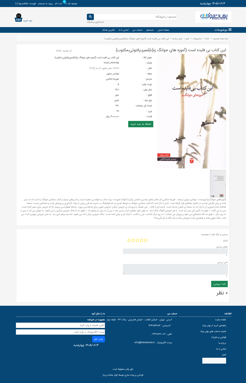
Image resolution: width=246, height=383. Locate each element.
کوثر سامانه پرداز (110, 375)
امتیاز (225, 240)
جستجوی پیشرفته (95, 22)
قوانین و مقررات (218, 337)
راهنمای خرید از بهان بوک (214, 325)
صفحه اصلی (163, 30)
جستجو (150, 30)
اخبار (224, 355)
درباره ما (222, 343)
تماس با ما (124, 30)
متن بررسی (222, 262)
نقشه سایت (220, 319)
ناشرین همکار (108, 30)
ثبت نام (58, 3)
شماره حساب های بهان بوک (213, 331)
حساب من (137, 30)
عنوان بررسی (222, 247)
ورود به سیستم (45, 3)
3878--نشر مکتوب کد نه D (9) (104, 68)
